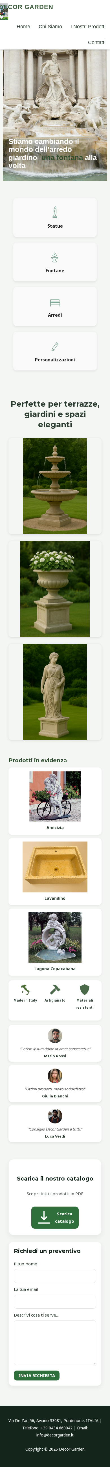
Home (23, 26)
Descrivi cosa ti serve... (36, 1315)
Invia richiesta (36, 1375)
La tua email (26, 1289)
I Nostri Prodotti (88, 26)
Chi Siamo (50, 26)
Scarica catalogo (64, 1217)
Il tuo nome (25, 1264)
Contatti (96, 42)
